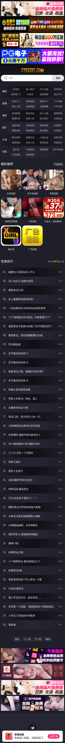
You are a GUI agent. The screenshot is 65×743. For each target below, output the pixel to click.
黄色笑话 (44, 142)
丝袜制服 (30, 106)
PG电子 (16, 89)
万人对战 (44, 89)
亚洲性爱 (16, 113)
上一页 (27, 639)
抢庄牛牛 (58, 94)
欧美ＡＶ (44, 101)
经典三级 (30, 118)
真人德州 (30, 89)
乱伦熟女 (44, 118)
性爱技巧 (58, 142)
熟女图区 (44, 130)
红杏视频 (16, 154)
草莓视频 (44, 149)
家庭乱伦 (30, 137)
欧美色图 (44, 125)
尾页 (48, 639)
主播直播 (44, 106)
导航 (4, 151)
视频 (4, 103)
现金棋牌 (44, 94)
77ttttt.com (32, 70)
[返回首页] (61, 737)
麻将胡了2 (16, 94)
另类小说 (30, 142)
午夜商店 (30, 149)
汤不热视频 (58, 149)
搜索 (58, 78)
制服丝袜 (16, 118)
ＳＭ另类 (58, 106)
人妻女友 (44, 137)
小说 (4, 139)
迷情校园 (16, 142)
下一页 (38, 639)
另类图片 (58, 130)
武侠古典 (58, 137)
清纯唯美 (30, 130)
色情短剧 (30, 154)
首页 (17, 639)
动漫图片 (58, 125)
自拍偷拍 (30, 101)
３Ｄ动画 (58, 101)
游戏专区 (58, 89)
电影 (4, 115)
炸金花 (30, 94)
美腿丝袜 (16, 130)
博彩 (4, 91)
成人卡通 (44, 113)
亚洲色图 (30, 125)
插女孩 (16, 149)
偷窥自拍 (16, 125)
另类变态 (58, 118)
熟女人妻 (16, 106)
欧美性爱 (58, 113)
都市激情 (16, 137)
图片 (4, 127)
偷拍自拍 (30, 113)
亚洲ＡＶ (16, 101)
